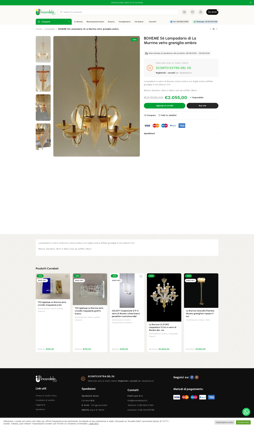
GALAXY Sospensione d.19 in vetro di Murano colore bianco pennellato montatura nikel (126, 314)
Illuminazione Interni (47, 308)
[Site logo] (45, 12)
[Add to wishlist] (66, 276)
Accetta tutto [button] (243, 422)
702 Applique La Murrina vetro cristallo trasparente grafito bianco (89, 311)
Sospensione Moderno (122, 322)
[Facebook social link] (192, 377)
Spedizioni (40, 409)
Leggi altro (94, 423)
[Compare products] (184, 12)
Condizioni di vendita (45, 400)
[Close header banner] (250, 2)
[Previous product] (210, 29)
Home (39, 29)
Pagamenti (40, 405)
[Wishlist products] (192, 12)
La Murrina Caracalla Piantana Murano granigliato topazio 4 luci (200, 314)
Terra (207, 320)
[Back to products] (213, 29)
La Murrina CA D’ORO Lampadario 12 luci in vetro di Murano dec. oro (162, 327)
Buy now (202, 106)
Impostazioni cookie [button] (224, 422)
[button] (246, 412)
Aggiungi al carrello (164, 106)
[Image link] (46, 378)
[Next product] (216, 29)
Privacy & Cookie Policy (46, 396)
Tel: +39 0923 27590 (180, 22)
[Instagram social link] (197, 377)
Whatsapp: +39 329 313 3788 (206, 22)
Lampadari (50, 29)
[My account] (201, 12)
